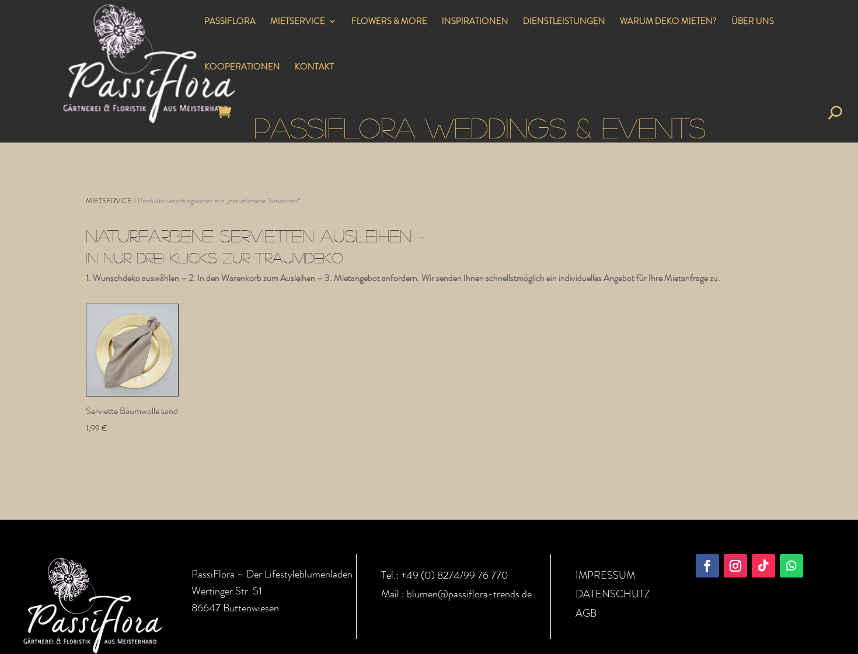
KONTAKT (314, 67)
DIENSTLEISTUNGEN (564, 22)
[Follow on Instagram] (735, 566)
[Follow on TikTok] (763, 566)
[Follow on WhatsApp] (791, 566)
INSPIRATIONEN (475, 22)
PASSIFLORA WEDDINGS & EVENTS (480, 127)
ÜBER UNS (752, 22)
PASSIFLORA (230, 22)
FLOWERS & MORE (389, 22)
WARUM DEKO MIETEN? (668, 22)
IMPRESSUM (605, 575)
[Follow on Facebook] (707, 566)
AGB (586, 613)
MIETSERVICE (297, 22)
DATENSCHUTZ (613, 593)
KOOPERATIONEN (242, 67)
